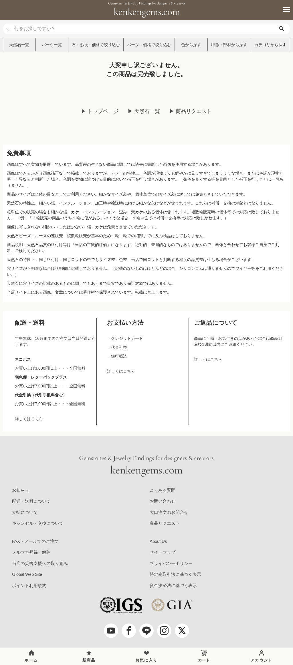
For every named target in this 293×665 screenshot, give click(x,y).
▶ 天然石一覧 (144, 111)
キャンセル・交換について (38, 523)
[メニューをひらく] (283, 9)
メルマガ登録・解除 (31, 552)
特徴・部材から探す (229, 44)
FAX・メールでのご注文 (35, 541)
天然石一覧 (19, 44)
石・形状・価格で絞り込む (96, 44)
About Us (158, 541)
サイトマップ (162, 552)
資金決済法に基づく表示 (173, 585)
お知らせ (20, 490)
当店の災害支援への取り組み (40, 563)
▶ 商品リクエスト (190, 111)
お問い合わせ (162, 501)
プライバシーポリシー (171, 563)
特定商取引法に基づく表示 (175, 574)
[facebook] (129, 630)
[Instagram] (164, 630)
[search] (281, 29)
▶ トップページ (99, 111)
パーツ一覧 (52, 44)
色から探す (191, 44)
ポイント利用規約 (29, 585)
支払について (25, 512)
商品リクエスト (165, 523)
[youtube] (111, 630)
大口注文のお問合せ (169, 512)
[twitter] (182, 630)
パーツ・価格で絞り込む (149, 44)
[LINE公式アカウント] (146, 630)
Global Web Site (27, 574)
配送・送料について (31, 501)
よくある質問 (162, 490)
